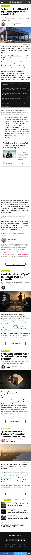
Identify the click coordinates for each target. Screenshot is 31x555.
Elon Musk (14, 233)
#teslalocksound (19, 525)
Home (7, 544)
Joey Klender (10, 25)
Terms (19, 546)
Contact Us (21, 544)
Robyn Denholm (6, 235)
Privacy (25, 546)
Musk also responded (7, 221)
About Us (13, 544)
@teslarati (4, 523)
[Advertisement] (15, 183)
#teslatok (12, 525)
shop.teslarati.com (6, 258)
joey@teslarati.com (6, 254)
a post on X (14, 402)
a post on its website (9, 333)
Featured (21, 233)
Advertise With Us (10, 546)
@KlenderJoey (22, 254)
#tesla (7, 525)
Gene (8, 288)
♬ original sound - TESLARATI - (9, 526)
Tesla (14, 235)
